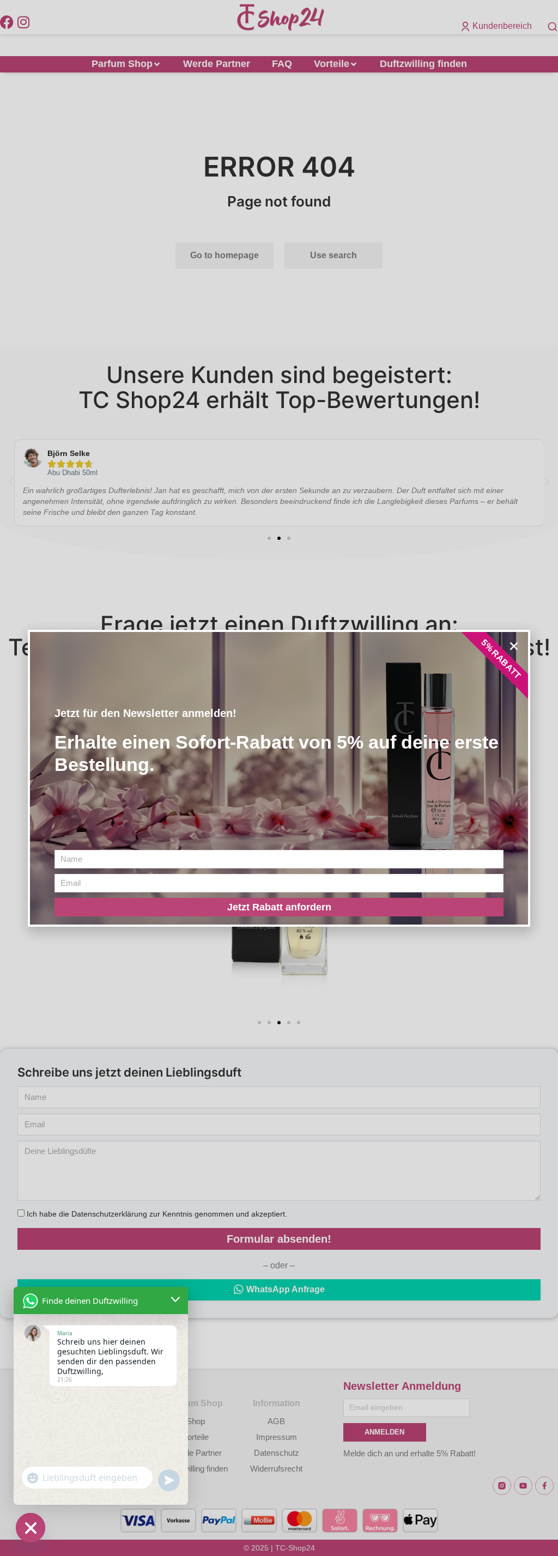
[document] (279, 778)
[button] (513, 646)
